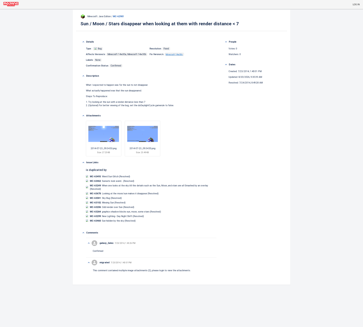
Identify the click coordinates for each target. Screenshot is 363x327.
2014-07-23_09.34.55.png (142, 148)
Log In (356, 4)
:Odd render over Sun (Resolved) (112, 207)
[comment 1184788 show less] (89, 262)
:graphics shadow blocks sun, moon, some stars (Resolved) (125, 211)
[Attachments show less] (83, 116)
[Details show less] (83, 42)
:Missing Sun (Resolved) (107, 202)
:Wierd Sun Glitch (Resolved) (110, 176)
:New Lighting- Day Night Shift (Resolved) (117, 216)
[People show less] (226, 42)
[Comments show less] (83, 233)
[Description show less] (83, 76)
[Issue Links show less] (83, 162)
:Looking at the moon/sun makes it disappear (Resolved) (124, 193)
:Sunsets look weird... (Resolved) (112, 181)
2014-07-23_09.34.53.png (104, 148)
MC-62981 (118, 16)
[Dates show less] (226, 64)
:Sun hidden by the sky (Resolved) (113, 220)
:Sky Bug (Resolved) (106, 198)
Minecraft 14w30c (174, 54)
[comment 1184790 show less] (89, 243)
